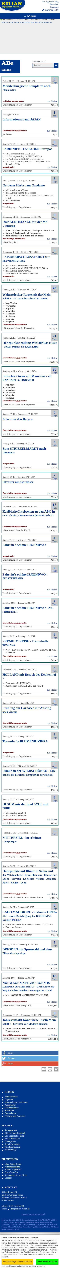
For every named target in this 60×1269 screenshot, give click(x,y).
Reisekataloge (10, 1150)
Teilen (10, 1053)
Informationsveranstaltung (16, 1102)
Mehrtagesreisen (12, 1108)
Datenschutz (54, 4)
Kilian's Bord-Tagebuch (15, 1133)
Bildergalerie (10, 1141)
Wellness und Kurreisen (15, 1116)
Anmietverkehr (11, 1096)
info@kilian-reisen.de (20, 1209)
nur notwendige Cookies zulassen (17, 1262)
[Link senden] (44, 1069)
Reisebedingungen (12, 1147)
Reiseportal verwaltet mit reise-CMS (33, 1214)
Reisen (9, 1092)
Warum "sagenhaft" (13, 1169)
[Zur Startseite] (56, 1069)
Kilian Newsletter (12, 1138)
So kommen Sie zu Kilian (16, 1175)
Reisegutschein (11, 1130)
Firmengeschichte (12, 1167)
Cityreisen (9, 1099)
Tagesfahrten (10, 1113)
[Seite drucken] (50, 1069)
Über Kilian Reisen (13, 1164)
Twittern (11, 1058)
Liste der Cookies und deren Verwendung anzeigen (23, 1266)
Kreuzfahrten (10, 1105)
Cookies (8, 1178)
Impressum (54, 7)
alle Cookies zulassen (47, 1262)
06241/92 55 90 (51, 10)
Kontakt (11, 1187)
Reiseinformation (12, 1144)
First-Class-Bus (11, 1172)
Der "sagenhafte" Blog (50, 2)
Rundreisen (9, 1110)
